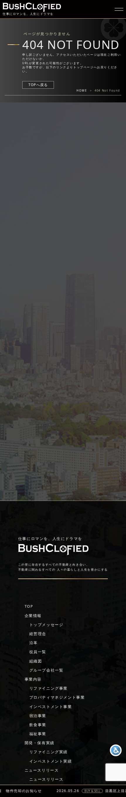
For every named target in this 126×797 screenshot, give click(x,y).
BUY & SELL (71, 791)
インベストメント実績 (50, 761)
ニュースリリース (42, 770)
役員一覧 (37, 651)
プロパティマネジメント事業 (57, 697)
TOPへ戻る (38, 84)
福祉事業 (37, 733)
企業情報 (33, 615)
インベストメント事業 (50, 706)
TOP (29, 606)
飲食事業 (37, 724)
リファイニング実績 (48, 751)
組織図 (35, 661)
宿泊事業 (37, 715)
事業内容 (33, 679)
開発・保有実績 (40, 742)
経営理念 (37, 633)
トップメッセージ (46, 624)
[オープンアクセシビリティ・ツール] (116, 750)
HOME (81, 90)
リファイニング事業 (48, 688)
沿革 (33, 642)
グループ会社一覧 (46, 670)
